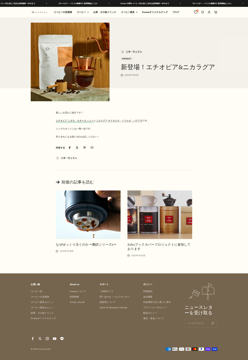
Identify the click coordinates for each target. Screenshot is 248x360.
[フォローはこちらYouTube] (55, 339)
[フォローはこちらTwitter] (40, 339)
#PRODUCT (126, 59)
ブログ (175, 12)
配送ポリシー (150, 313)
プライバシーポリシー (154, 307)
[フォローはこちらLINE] (62, 339)
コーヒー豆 (36, 291)
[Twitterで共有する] (77, 148)
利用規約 (147, 291)
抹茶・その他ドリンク (42, 313)
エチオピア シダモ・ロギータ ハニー (75, 120)
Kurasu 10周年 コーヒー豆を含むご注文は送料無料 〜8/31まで (136, 3)
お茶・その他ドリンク (104, 12)
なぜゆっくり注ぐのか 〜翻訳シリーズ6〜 (86, 244)
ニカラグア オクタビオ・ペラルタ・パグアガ (119, 120)
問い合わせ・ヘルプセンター (114, 296)
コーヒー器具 (128, 12)
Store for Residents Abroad (113, 307)
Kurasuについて (78, 291)
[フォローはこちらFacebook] (33, 339)
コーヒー (81, 12)
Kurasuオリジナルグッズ (155, 12)
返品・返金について (153, 318)
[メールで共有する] (92, 148)
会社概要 (147, 296)
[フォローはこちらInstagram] (47, 339)
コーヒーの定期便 (63, 12)
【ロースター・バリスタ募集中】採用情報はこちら (69, 3)
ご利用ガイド (106, 291)
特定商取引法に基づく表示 (157, 302)
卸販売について (108, 302)
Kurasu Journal (77, 302)
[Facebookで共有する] (69, 148)
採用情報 (74, 296)
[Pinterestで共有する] (84, 148)
